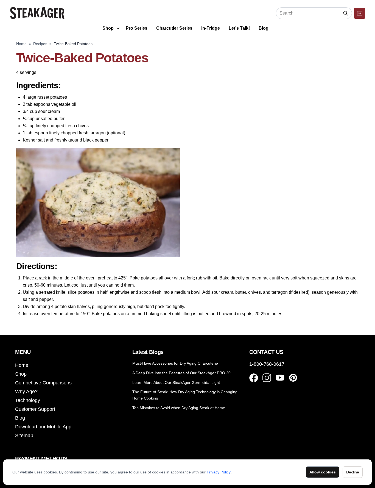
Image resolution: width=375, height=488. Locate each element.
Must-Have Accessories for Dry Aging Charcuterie (175, 363)
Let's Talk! (239, 28)
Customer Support (35, 409)
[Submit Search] (346, 13)
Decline (352, 472)
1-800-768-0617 (266, 364)
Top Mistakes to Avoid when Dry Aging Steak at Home (178, 408)
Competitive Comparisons (43, 383)
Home (21, 43)
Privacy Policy (219, 472)
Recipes (40, 43)
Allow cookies (322, 472)
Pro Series (136, 28)
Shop (108, 28)
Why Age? (26, 391)
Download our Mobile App (43, 426)
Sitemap (24, 435)
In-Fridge (210, 28)
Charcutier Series (174, 28)
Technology (27, 400)
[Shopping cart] (359, 13)
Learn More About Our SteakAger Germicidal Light (176, 382)
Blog (263, 28)
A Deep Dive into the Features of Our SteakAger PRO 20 (181, 373)
